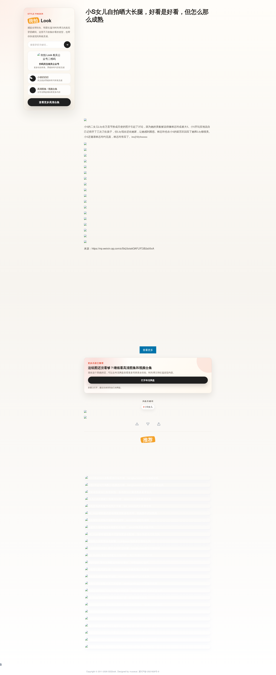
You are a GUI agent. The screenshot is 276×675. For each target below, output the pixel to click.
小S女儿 (149, 406)
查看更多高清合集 (49, 102)
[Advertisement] (146, 48)
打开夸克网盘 (148, 380)
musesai (133, 671)
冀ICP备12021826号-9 (149, 671)
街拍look (112, 671)
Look (40, 20)
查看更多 (148, 350)
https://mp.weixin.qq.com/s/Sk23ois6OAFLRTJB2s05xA (123, 248)
